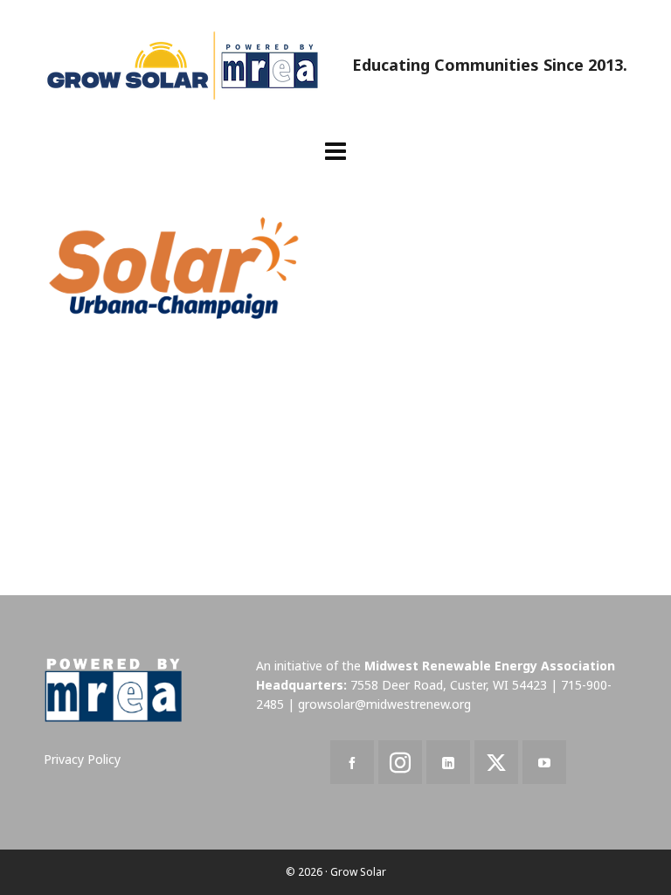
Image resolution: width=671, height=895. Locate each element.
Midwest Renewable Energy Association (489, 665)
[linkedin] (448, 762)
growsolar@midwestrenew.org (384, 704)
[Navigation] (335, 150)
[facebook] (352, 762)
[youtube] (544, 762)
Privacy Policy (82, 759)
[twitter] (496, 762)
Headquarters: (301, 684)
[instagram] (400, 762)
